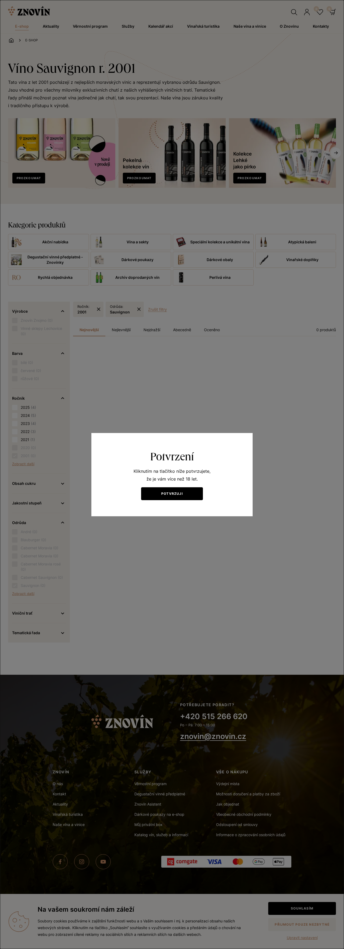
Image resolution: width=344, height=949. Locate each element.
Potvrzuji (172, 494)
